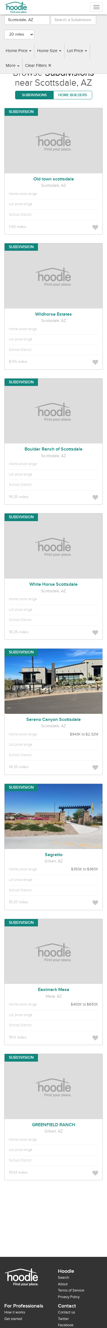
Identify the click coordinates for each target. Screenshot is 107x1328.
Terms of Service (71, 1290)
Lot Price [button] (75, 50)
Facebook (66, 1325)
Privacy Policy (69, 1297)
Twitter (63, 1319)
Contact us (66, 1312)
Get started (13, 1319)
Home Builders (72, 95)
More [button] (11, 65)
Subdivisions (34, 95)
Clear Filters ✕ (38, 65)
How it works (14, 1312)
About (63, 1284)
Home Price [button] (17, 50)
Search (63, 1277)
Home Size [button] (47, 50)
